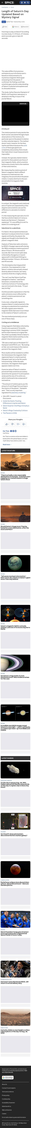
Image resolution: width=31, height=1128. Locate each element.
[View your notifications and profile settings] (25, 2)
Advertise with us (6, 1106)
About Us (4, 1084)
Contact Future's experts (9, 1088)
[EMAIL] (15, 431)
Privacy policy (6, 1095)
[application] (15, 113)
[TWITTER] (11, 431)
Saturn (12, 7)
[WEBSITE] (13, 431)
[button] (28, 2)
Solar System (5, 7)
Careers (4, 1113)
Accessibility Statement (8, 1102)
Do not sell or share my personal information (14, 1117)
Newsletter (26, 26)
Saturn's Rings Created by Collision (15, 410)
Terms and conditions (8, 1091)
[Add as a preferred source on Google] (8, 1077)
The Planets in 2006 (10, 413)
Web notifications (7, 1110)
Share (5, 26)
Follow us (16, 26)
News (3, 22)
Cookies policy (6, 1099)
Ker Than (10, 21)
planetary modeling (18, 392)
